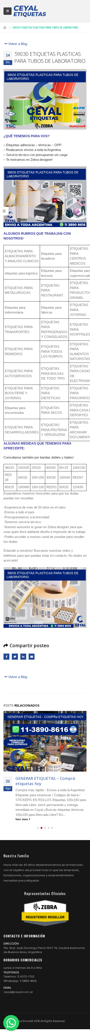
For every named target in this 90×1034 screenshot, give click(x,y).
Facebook (6, 656)
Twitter (15, 656)
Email (32, 656)
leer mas (22, 819)
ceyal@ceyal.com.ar (18, 992)
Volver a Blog (17, 44)
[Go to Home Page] (5, 27)
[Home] (29, 11)
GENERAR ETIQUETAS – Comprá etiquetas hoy (45, 781)
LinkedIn (23, 656)
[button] (38, 828)
